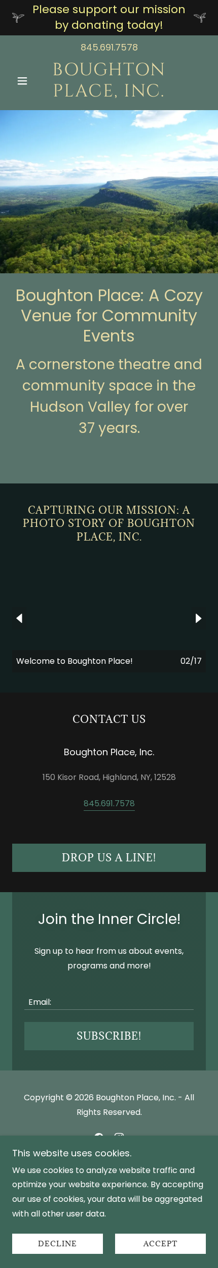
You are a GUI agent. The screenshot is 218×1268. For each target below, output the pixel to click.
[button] (26, 81)
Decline (57, 1244)
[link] (108, 81)
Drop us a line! (109, 857)
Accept (160, 1244)
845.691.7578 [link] (109, 47)
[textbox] (109, 996)
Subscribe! (109, 1036)
